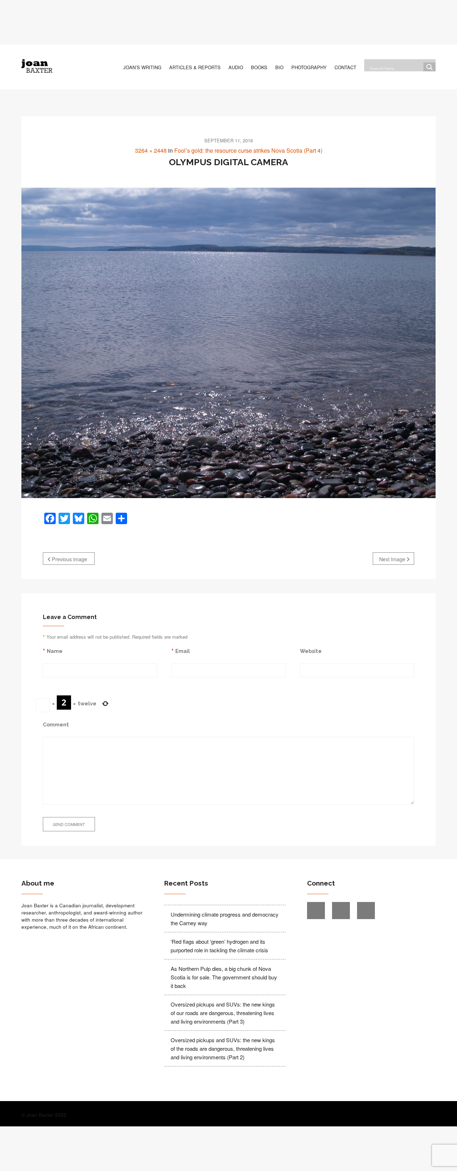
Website (311, 651)
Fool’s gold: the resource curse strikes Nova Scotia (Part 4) (248, 150)
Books (259, 67)
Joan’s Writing (142, 67)
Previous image (68, 559)
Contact (345, 67)
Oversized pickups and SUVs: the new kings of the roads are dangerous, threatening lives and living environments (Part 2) (223, 1048)
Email (182, 651)
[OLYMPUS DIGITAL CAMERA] (228, 343)
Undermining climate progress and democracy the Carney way (224, 919)
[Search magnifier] (429, 68)
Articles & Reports (195, 67)
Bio (279, 67)
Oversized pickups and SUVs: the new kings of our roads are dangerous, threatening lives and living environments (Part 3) (223, 1012)
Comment (56, 724)
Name (54, 651)
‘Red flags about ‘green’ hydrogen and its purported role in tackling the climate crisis (219, 946)
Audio (235, 67)
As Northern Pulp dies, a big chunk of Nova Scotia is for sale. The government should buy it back (224, 977)
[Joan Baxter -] (36, 66)
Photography (309, 67)
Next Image (393, 559)
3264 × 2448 (151, 150)
